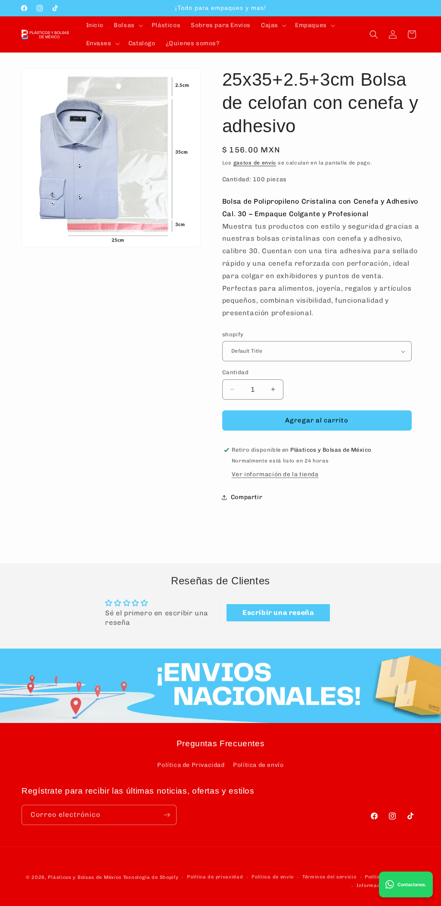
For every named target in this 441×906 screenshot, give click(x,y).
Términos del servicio (329, 877)
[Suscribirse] (166, 815)
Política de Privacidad (190, 765)
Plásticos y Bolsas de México (84, 877)
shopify (233, 334)
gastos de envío (254, 163)
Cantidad (235, 372)
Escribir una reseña (278, 612)
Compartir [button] (246, 497)
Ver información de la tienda (275, 474)
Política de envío (258, 765)
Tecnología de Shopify (151, 877)
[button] (127, 25)
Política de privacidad (215, 877)
